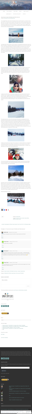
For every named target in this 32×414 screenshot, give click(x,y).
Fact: (3, 329)
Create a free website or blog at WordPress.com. (8, 409)
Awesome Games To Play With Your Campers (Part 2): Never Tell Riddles (14, 325)
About (20, 11)
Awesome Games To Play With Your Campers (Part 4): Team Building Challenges (15, 326)
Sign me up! (4, 370)
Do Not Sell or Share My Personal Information (21, 409)
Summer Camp (24, 218)
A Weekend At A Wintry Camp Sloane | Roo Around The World (14, 273)
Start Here (15, 11)
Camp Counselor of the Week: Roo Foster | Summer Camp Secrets (14, 271)
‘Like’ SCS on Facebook (4, 337)
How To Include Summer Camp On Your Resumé (16, 397)
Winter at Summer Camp (17, 219)
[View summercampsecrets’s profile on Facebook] (2, 306)
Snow (21, 218)
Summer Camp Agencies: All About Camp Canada (9, 224)
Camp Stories (26, 11)
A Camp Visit (17, 218)
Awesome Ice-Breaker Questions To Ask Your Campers (11, 327)
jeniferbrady (6, 232)
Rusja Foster (13, 18)
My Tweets (2, 334)
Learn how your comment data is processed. (20, 290)
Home (4, 11)
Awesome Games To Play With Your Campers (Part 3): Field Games (13, 328)
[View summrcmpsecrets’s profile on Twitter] (4, 358)
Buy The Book (9, 11)
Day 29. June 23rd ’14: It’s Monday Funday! (23, 224)
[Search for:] (16, 320)
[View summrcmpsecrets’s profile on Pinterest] (8, 306)
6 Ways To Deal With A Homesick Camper (15, 399)
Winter (28, 218)
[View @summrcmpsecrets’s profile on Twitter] (4, 306)
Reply (2, 237)
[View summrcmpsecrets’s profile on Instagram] (6, 306)
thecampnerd (6, 250)
